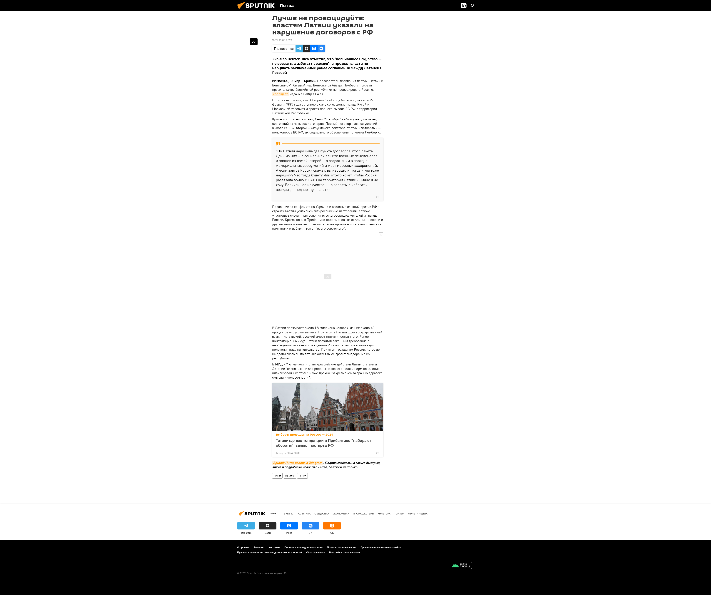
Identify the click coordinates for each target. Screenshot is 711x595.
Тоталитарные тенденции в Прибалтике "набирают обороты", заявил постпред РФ (323, 443)
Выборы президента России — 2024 (304, 434)
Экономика (341, 513)
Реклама (259, 547)
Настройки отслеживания (344, 552)
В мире (288, 513)
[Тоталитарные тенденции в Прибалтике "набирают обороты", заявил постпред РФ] (327, 407)
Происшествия (363, 513)
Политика (303, 513)
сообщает (280, 94)
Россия (302, 475)
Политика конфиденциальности (303, 547)
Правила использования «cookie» (380, 547)
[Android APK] (461, 566)
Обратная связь (315, 552)
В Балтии (289, 475)
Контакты (274, 547)
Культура (384, 513)
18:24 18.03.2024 (282, 40)
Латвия (277, 475)
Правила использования (341, 547)
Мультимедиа (418, 513)
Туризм (399, 513)
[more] (377, 196)
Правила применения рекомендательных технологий (269, 552)
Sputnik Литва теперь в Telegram (297, 463)
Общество (321, 513)
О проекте (243, 547)
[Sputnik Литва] (257, 10)
